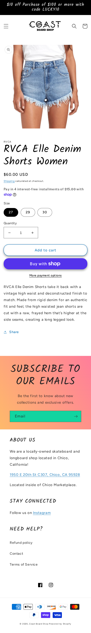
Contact (16, 554)
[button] (6, 26)
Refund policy (21, 543)
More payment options (45, 275)
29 (28, 212)
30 (44, 212)
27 (11, 212)
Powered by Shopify (60, 624)
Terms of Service (24, 564)
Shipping (9, 181)
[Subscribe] (75, 416)
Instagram (42, 513)
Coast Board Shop (38, 624)
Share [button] (14, 332)
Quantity (10, 223)
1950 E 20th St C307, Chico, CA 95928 (45, 475)
